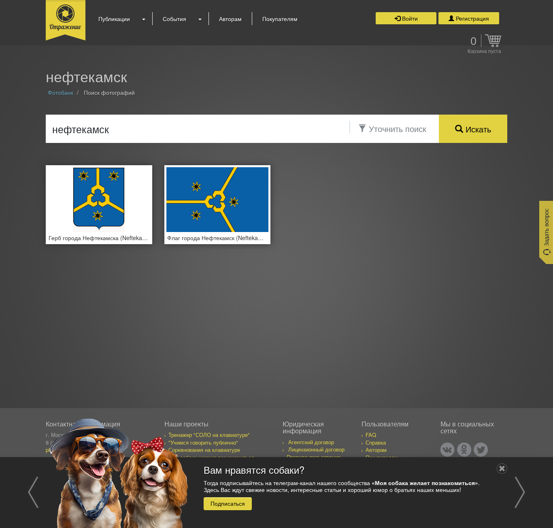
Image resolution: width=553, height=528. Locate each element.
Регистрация (471, 18)
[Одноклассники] (464, 450)
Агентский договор (311, 442)
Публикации (114, 19)
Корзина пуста (484, 51)
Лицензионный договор (316, 449)
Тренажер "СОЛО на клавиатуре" (209, 435)
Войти (409, 18)
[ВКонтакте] (447, 450)
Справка (376, 442)
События (174, 19)
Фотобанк (60, 92)
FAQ (371, 435)
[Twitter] (481, 450)
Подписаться (228, 503)
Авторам (230, 19)
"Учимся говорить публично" (203, 442)
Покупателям (280, 19)
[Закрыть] (502, 468)
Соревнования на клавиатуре (204, 449)
